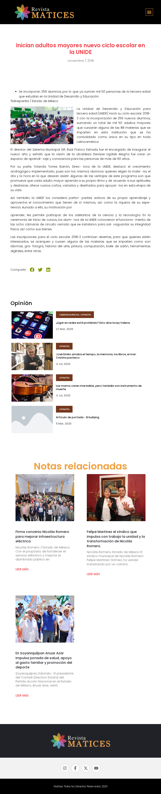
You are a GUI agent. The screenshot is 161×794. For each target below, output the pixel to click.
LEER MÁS (22, 569)
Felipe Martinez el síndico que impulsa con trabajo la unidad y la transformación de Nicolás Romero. (116, 538)
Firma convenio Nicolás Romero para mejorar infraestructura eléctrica (42, 536)
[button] (149, 12)
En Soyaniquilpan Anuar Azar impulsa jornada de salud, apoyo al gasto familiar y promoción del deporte (44, 660)
